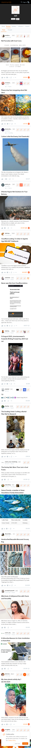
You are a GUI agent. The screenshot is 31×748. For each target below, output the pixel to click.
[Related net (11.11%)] (17, 234)
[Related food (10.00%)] (24, 36)
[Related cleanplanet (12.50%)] (21, 674)
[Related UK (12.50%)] (21, 83)
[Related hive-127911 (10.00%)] (21, 534)
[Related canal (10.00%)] (28, 389)
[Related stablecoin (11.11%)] (28, 234)
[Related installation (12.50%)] (21, 633)
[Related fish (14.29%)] (24, 485)
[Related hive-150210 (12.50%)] (17, 674)
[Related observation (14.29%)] (21, 485)
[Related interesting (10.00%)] (24, 278)
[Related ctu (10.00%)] (28, 406)
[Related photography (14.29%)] (17, 485)
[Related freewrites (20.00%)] (21, 331)
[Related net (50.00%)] (24, 462)
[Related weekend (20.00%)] (28, 331)
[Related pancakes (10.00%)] (28, 36)
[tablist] (15, 30)
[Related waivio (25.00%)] (21, 185)
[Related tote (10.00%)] (28, 534)
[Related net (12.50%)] (17, 83)
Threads (10, 30)
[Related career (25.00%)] (24, 591)
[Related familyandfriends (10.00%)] (24, 406)
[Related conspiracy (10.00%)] (21, 730)
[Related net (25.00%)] (17, 185)
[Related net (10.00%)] (17, 36)
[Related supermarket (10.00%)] (24, 534)
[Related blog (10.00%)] (28, 278)
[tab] (3, 30)
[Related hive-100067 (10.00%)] (21, 36)
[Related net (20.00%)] (17, 129)
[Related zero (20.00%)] (24, 129)
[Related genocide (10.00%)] (24, 730)
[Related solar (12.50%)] (17, 633)
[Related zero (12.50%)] (24, 83)
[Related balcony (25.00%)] (24, 185)
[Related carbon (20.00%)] (28, 129)
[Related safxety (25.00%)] (28, 185)
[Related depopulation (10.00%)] (28, 730)
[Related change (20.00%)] (21, 129)
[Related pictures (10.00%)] (21, 406)
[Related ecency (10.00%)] (24, 389)
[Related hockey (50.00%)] (28, 462)
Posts (3, 30)
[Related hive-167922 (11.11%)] (21, 234)
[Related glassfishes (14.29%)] (28, 485)
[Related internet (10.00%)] (17, 278)
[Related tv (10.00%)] (17, 389)
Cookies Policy (12, 740)
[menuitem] (25, 2)
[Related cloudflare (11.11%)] (24, 234)
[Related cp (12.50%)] (28, 674)
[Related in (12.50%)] (24, 633)
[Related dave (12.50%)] (28, 83)
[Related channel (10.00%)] (21, 389)
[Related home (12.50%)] (28, 633)
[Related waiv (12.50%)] (24, 674)
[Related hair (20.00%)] (24, 331)
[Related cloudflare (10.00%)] (21, 278)
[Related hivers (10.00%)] (17, 406)
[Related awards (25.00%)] (28, 591)
